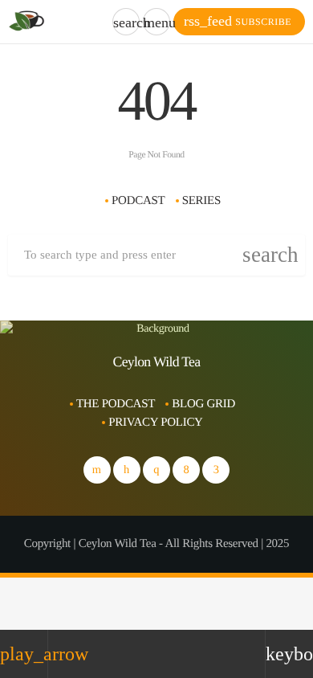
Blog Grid (203, 404)
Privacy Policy (155, 422)
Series (201, 200)
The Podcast (115, 404)
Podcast (138, 200)
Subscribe (237, 21)
